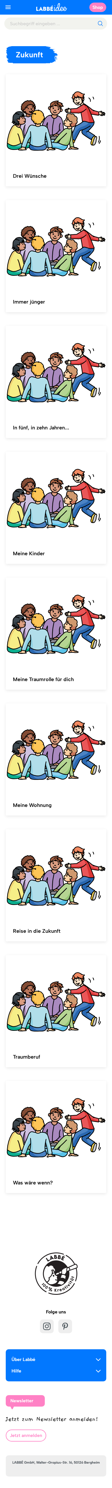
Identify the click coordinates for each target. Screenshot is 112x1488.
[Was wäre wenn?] (56, 1126)
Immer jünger (29, 302)
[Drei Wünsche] (56, 120)
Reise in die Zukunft (37, 931)
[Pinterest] (65, 1326)
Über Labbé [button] (23, 1359)
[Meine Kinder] (56, 497)
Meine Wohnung (32, 805)
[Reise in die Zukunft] (56, 875)
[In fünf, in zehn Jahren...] (56, 371)
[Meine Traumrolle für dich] (56, 623)
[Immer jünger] (56, 245)
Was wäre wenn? (33, 1183)
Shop (97, 7)
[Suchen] (100, 23)
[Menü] (8, 7)
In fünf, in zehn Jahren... (41, 428)
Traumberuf (26, 1057)
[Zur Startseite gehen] (51, 7)
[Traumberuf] (56, 1000)
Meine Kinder (29, 553)
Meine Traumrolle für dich (43, 679)
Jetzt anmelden (26, 1435)
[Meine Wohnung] (56, 749)
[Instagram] (47, 1326)
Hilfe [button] (16, 1371)
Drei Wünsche (30, 176)
